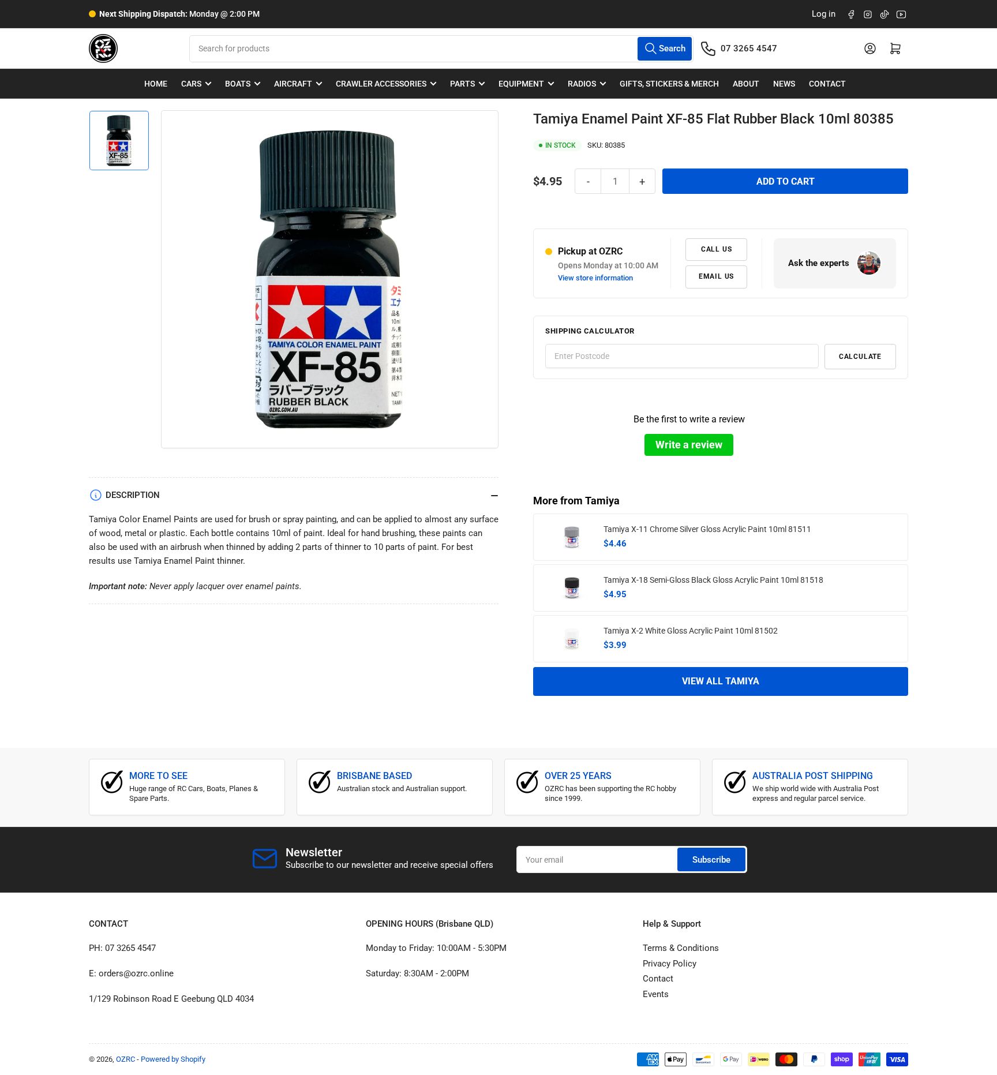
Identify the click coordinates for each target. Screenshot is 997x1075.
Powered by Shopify (173, 1059)
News (784, 83)
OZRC (125, 1059)
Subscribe (711, 860)
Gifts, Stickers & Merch (669, 83)
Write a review (688, 445)
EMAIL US (716, 276)
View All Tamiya (720, 681)
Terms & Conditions (681, 948)
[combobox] (441, 48)
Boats (237, 83)
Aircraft (293, 83)
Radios (582, 83)
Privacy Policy (669, 963)
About (746, 83)
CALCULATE (860, 357)
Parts (462, 83)
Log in (823, 14)
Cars (191, 83)
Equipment (521, 83)
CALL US (716, 249)
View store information (595, 278)
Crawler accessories (381, 83)
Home (155, 83)
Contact (827, 83)
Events (656, 994)
